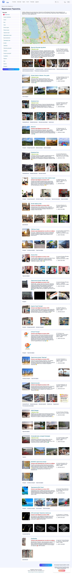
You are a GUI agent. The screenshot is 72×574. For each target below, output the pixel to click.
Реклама (32, 1)
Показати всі (11, 69)
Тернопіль (10, 6)
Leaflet (68, 43)
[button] (67, 24)
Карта (24, 1)
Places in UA (4, 6)
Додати (37, 1)
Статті (27, 1)
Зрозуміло (61, 570)
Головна (14, 1)
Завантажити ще (45, 565)
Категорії (19, 1)
